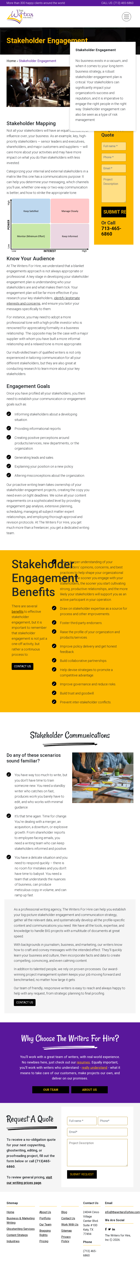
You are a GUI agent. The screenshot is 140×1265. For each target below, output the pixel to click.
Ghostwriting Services (21, 1229)
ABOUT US (89, 1089)
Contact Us (68, 1218)
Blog (64, 1212)
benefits (18, 611)
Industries (13, 1241)
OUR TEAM (50, 1089)
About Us (45, 1212)
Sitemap (66, 1230)
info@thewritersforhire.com (122, 1212)
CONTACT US (22, 666)
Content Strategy (17, 1235)
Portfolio (45, 1218)
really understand (94, 1067)
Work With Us (69, 1224)
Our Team (45, 1224)
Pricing (43, 1241)
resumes (83, 1062)
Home (11, 61)
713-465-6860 (111, 231)
